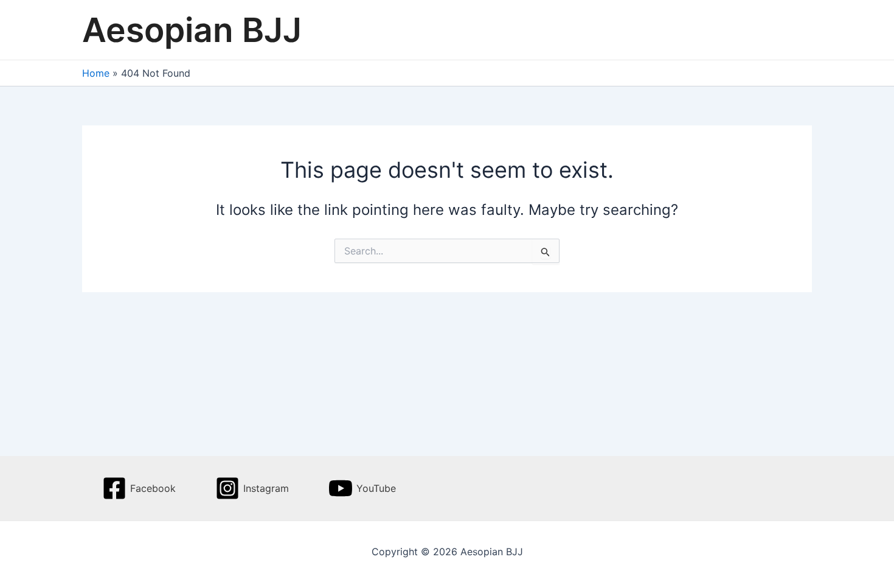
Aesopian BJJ (192, 30)
